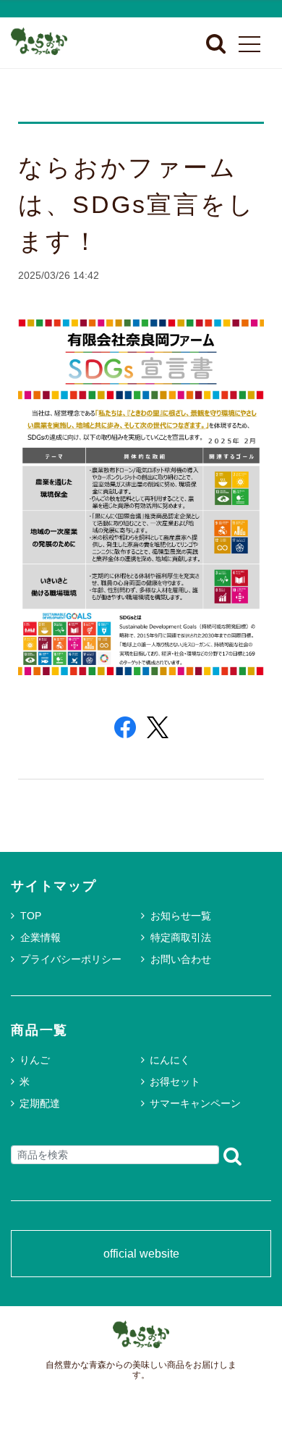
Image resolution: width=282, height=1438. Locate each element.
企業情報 (40, 937)
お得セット (175, 1081)
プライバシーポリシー (70, 959)
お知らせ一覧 (180, 915)
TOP (30, 915)
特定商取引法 (180, 937)
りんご (35, 1060)
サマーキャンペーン (195, 1103)
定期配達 (40, 1103)
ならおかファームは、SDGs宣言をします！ (136, 204)
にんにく (170, 1060)
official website (141, 1254)
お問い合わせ (180, 959)
